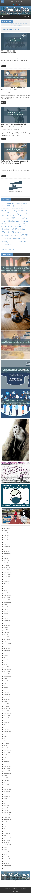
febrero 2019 (7, 708)
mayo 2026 (6, 535)
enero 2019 (6, 710)
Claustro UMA (7, 206)
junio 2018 (6, 722)
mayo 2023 (6, 609)
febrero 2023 (7, 616)
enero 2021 (6, 666)
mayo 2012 (6, 851)
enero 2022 (6, 641)
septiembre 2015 (7, 773)
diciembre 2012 (7, 838)
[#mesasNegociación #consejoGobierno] (15, 41)
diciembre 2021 (7, 643)
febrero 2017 (7, 745)
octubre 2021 (7, 648)
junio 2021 (6, 655)
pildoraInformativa (14, 235)
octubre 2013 (7, 817)
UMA (9, 245)
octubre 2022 (7, 625)
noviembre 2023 (7, 597)
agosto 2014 (7, 796)
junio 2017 (6, 736)
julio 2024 (6, 579)
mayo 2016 (6, 757)
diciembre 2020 (7, 669)
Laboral (21, 226)
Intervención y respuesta (13, 224)
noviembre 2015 (7, 768)
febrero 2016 (7, 764)
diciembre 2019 (7, 694)
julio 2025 (6, 556)
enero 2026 (6, 544)
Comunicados (12, 210)
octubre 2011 (7, 861)
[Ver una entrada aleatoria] (28, 16)
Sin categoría (12, 241)
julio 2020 (6, 678)
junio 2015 (6, 777)
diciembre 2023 (7, 595)
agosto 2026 (7, 528)
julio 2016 (6, 754)
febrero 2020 (7, 690)
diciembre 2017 (7, 731)
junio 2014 (6, 801)
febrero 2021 (7, 664)
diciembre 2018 (7, 713)
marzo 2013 (6, 831)
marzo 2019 (6, 706)
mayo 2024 (6, 583)
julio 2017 (6, 734)
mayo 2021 (6, 657)
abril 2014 (6, 803)
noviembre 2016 (7, 752)
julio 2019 (6, 701)
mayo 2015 (6, 780)
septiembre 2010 (7, 865)
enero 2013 (6, 835)
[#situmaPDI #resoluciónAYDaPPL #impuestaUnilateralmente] (15, 114)
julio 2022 (6, 627)
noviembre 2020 (7, 671)
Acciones (7, 203)
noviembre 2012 (7, 840)
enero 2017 (6, 747)
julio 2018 (6, 720)
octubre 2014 (7, 794)
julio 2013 (6, 821)
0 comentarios (16, 56)
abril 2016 (6, 759)
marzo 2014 (6, 805)
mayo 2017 (6, 738)
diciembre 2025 (7, 546)
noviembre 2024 (7, 574)
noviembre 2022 (7, 623)
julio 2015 (6, 775)
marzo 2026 (6, 539)
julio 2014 (6, 798)
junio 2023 (6, 606)
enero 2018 (6, 729)
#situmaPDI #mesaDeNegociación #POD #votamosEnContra (15, 162)
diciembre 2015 (7, 766)
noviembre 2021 (7, 646)
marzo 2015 (6, 784)
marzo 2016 (6, 761)
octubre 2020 (7, 673)
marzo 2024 (6, 588)
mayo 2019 (6, 703)
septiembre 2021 (7, 650)
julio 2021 (6, 653)
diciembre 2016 (7, 750)
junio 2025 (6, 558)
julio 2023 (6, 604)
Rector (10, 238)
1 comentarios (16, 92)
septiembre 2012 (7, 844)
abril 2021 (6, 660)
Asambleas (18, 203)
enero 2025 (6, 569)
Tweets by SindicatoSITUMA (7, 249)
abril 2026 (6, 537)
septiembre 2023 (7, 602)
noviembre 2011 (7, 858)
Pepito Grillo (18, 232)
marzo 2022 (6, 636)
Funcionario (21, 218)
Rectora (17, 238)
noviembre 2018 (7, 715)
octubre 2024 (7, 576)
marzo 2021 (6, 662)
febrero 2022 (7, 639)
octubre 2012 (7, 842)
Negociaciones (9, 229)
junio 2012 (6, 849)
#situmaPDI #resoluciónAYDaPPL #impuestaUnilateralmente (15, 125)
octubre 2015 (7, 770)
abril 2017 (6, 740)
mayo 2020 (6, 683)
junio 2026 (6, 532)
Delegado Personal (21, 213)
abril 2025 (6, 562)
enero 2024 (6, 593)
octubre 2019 (7, 699)
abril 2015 (6, 782)
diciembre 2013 (7, 812)
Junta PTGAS (10, 226)
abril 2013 (6, 828)
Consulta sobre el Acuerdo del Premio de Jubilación (13, 88)
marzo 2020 (6, 687)
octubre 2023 (7, 599)
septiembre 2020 (7, 676)
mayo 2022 (6, 632)
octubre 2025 (7, 551)
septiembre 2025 (7, 553)
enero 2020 (6, 692)
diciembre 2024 (7, 572)
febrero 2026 (7, 542)
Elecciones (8, 218)
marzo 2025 (6, 565)
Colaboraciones (17, 206)
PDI (10, 232)
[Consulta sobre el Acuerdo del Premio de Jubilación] (15, 78)
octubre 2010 (7, 863)
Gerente (6, 221)
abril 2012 (6, 854)
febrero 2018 (7, 727)
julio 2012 (6, 847)
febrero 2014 (7, 807)
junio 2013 (6, 824)
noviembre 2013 (7, 814)
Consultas (11, 213)
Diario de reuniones (11, 215)
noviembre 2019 (7, 697)
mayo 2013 (6, 826)
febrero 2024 (7, 590)
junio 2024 (6, 581)
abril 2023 (6, 611)
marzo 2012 (6, 856)
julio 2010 (6, 868)
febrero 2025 (7, 567)
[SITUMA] (15, 10)
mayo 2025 (6, 560)
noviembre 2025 (7, 549)
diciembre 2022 (7, 620)
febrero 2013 (7, 833)
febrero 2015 (7, 787)
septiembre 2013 (7, 819)
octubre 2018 (7, 717)
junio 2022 (6, 629)
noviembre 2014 (7, 791)
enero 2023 (6, 618)
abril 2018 (6, 724)
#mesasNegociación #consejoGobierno (9, 52)
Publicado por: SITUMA (6, 56)
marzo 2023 (6, 613)
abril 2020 (6, 685)
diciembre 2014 (7, 789)
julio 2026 (6, 530)
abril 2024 (6, 586)
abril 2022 (6, 634)
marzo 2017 (6, 743)
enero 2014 (6, 810)
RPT (6, 242)
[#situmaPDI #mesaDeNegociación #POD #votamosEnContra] (15, 151)
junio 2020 (6, 680)
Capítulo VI (25, 203)
